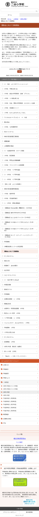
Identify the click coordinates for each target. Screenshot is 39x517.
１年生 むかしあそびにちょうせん (14, 112)
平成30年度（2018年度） (10, 401)
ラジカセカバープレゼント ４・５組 (15, 117)
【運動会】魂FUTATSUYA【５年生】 (15, 212)
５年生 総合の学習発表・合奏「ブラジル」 (17, 93)
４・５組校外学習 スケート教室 (14, 150)
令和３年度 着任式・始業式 (12, 346)
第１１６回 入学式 (10, 351)
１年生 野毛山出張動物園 (12, 160)
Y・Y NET (19, 442)
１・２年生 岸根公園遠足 (12, 203)
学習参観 (7, 241)
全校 (19, 71)
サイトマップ (19, 515)
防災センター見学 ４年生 (12, 313)
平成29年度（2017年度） (10, 404)
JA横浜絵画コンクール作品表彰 (13, 246)
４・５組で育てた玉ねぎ (11, 280)
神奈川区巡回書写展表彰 (11, 189)
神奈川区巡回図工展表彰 (11, 136)
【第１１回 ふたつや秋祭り (12, 184)
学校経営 (6, 373)
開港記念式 (7, 303)
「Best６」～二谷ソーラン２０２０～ (15, 356)
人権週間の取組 (9, 146)
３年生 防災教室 (9, 155)
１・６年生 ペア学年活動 (12, 179)
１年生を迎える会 (9, 332)
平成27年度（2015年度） (10, 410)
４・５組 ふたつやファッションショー (16, 84)
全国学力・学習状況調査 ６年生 (14, 308)
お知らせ (6, 365)
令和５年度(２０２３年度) (10, 386)
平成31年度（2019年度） (10, 398)
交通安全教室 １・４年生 (12, 299)
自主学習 (7, 270)
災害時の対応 (7, 419)
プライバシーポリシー (9, 512)
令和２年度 (6, 395)
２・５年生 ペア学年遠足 (12, 174)
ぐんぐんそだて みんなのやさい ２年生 (16, 323)
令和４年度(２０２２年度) (10, 389)
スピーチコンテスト (10, 275)
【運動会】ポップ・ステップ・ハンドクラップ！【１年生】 (18, 236)
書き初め (7, 122)
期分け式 (7, 261)
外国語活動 (7, 284)
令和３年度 (23, 19)
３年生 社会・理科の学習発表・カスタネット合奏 (19, 103)
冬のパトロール (9, 132)
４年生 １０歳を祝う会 (11, 98)
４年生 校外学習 (9, 193)
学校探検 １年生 (9, 327)
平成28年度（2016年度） (10, 407)
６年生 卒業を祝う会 (11, 89)
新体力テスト (8, 289)
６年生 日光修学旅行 (11, 198)
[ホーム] (19, 4)
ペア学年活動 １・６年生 (12, 318)
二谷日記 (15, 19)
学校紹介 (6, 369)
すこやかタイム (9, 256)
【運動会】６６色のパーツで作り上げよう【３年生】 (18, 223)
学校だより (6, 378)
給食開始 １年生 (9, 342)
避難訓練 (7, 141)
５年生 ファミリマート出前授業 (14, 165)
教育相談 (6, 414)
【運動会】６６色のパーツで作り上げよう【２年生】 (18, 229)
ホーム (10, 15)
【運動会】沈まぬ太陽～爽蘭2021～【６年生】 (18, 208)
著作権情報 (29, 512)
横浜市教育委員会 (20, 438)
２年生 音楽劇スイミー (11, 108)
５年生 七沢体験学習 (11, 127)
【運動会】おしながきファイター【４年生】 (17, 217)
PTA (4, 423)
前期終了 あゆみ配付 (11, 265)
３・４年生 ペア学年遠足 (12, 170)
